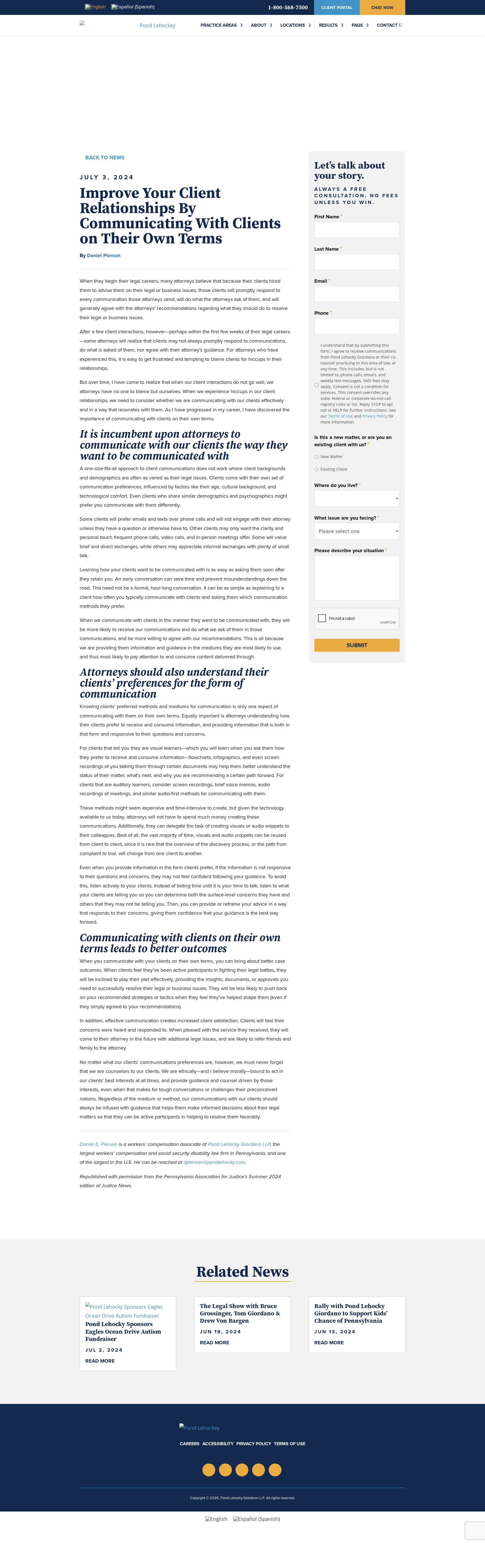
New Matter (332, 456)
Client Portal (337, 7)
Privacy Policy (374, 416)
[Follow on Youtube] (241, 1469)
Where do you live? (337, 485)
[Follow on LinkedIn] (225, 1469)
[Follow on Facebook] (275, 1469)
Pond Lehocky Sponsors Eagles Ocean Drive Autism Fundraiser (123, 1331)
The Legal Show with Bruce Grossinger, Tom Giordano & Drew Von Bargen (240, 1313)
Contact (387, 25)
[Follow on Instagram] (208, 1469)
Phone (323, 312)
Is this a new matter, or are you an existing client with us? (353, 441)
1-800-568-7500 (288, 7)
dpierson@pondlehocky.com (214, 1162)
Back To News (104, 157)
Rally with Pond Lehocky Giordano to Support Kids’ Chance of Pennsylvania (351, 1313)
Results (328, 25)
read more (100, 1361)
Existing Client (334, 469)
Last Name (328, 248)
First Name (328, 216)
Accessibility (218, 1443)
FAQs (357, 25)
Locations (292, 25)
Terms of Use (340, 416)
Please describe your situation (350, 550)
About (258, 25)
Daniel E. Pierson (98, 1144)
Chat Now (382, 7)
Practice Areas (219, 25)
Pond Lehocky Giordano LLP (239, 1144)
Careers (190, 1443)
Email (322, 280)
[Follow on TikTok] (258, 1469)
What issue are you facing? (346, 517)
